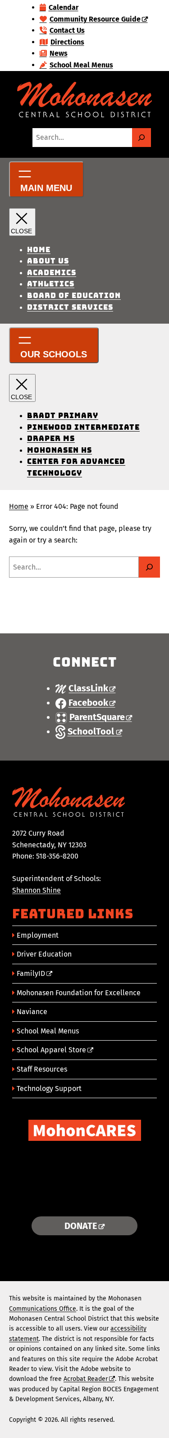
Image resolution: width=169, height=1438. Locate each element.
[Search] (141, 137)
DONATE (80, 1225)
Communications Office (42, 1309)
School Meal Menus (48, 1031)
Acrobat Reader (86, 1379)
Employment (38, 935)
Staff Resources (42, 1069)
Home (18, 506)
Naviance (32, 1011)
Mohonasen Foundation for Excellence (79, 992)
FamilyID (31, 973)
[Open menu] (46, 179)
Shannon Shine (36, 890)
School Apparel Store (51, 1050)
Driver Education (44, 954)
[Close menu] (22, 222)
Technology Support (49, 1088)
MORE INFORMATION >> (84, 1198)
